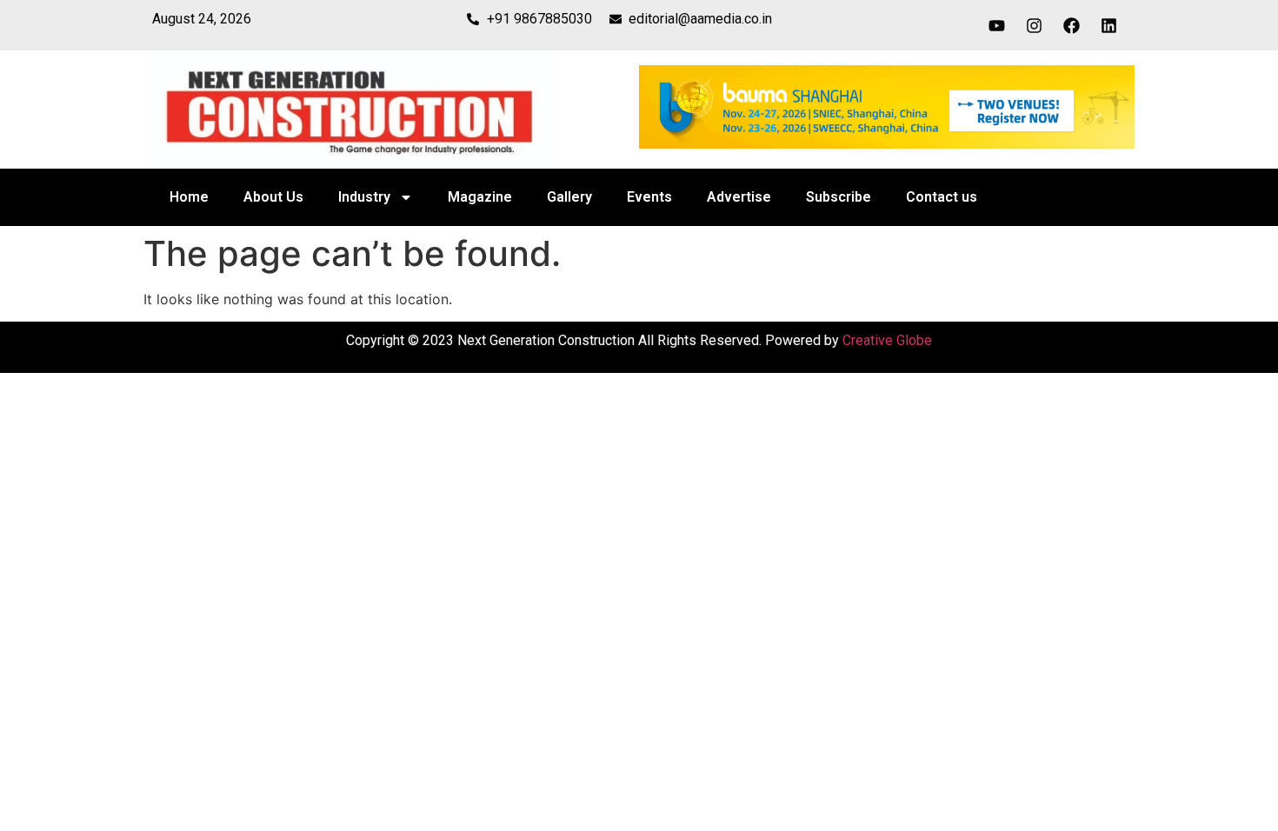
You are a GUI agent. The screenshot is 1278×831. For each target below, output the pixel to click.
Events (649, 197)
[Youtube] (997, 25)
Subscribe (838, 197)
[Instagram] (1034, 25)
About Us (273, 197)
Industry (364, 197)
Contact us (941, 197)
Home (189, 197)
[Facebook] (1071, 25)
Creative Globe (887, 340)
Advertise (739, 197)
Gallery (569, 197)
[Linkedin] (1109, 25)
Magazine (480, 197)
